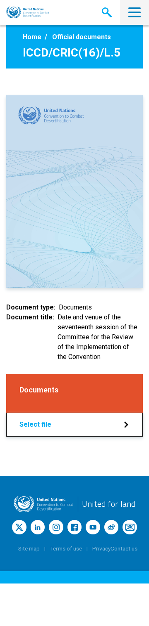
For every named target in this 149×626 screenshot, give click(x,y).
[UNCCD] (27, 12)
